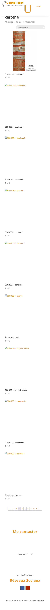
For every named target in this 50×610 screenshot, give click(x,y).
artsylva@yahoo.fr (25, 575)
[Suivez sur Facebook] (22, 588)
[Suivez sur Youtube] (28, 588)
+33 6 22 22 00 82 (25, 554)
